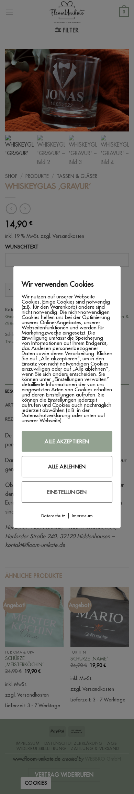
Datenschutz (53, 515)
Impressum (82, 515)
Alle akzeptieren (67, 441)
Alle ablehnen (67, 466)
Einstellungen (67, 491)
